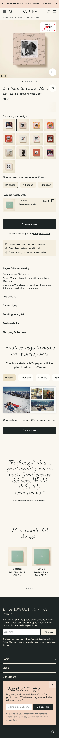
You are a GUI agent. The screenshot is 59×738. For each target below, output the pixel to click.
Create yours (29, 224)
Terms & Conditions (39, 639)
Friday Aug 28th (41, 233)
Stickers (42, 378)
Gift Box (17, 569)
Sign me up (43, 707)
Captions (26, 378)
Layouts (9, 378)
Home (5, 17)
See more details (27, 204)
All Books (35, 17)
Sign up (49, 632)
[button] (52, 684)
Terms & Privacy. (20, 717)
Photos (13, 17)
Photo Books (23, 17)
